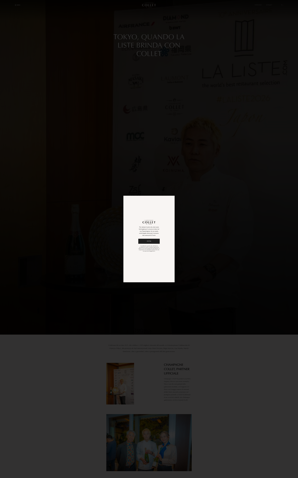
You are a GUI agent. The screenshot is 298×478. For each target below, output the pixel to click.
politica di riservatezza (152, 248)
